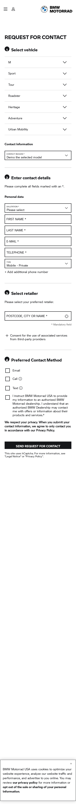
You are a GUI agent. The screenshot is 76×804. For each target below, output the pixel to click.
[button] (5, 9)
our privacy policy (25, 782)
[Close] (71, 764)
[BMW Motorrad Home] (56, 9)
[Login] (13, 8)
